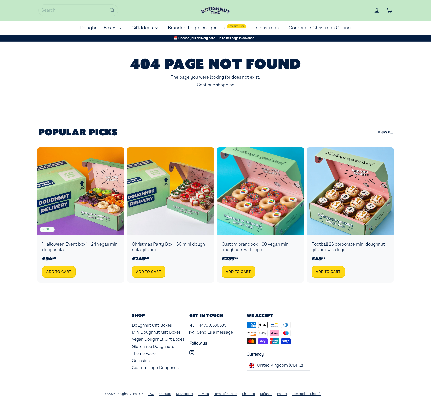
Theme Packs (144, 353)
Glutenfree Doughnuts (153, 346)
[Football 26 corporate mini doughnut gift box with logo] (350, 215)
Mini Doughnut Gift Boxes (156, 332)
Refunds (266, 394)
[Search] (112, 10)
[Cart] (389, 10)
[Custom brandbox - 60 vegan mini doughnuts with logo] (260, 215)
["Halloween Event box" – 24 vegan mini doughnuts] (80, 215)
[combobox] (78, 10)
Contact (165, 394)
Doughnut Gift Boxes (152, 325)
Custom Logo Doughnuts (156, 368)
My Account (184, 394)
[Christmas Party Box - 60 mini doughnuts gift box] (170, 215)
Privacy (203, 394)
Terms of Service (225, 394)
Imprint (282, 394)
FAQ (151, 394)
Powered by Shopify (306, 394)
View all (385, 132)
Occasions (142, 361)
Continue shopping (215, 85)
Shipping (248, 394)
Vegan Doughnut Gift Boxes (158, 339)
